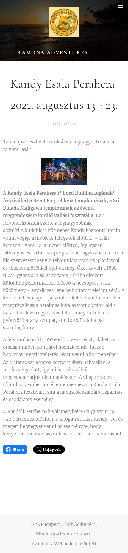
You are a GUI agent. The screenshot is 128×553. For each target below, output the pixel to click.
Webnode (64, 543)
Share (18, 449)
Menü (121, 7)
